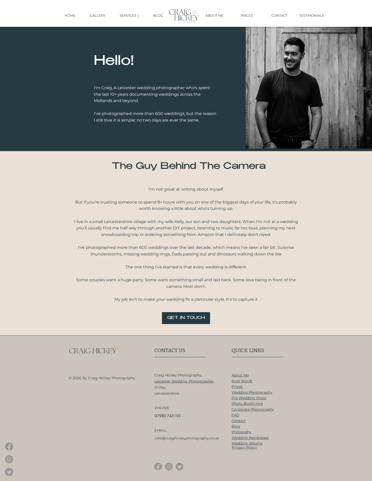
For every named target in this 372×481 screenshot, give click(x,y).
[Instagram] (9, 459)
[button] (132, 15)
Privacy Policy (244, 447)
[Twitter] (9, 472)
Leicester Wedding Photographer (184, 381)
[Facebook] (9, 447)
